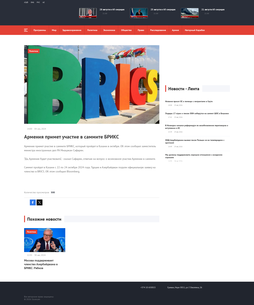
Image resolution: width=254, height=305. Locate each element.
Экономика (109, 30)
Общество (126, 30)
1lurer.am (36, 299)
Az (44, 2)
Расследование (158, 30)
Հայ (26, 2)
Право (141, 30)
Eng (32, 2)
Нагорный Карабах (195, 30)
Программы (40, 30)
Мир (54, 30)
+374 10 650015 (148, 287)
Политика (92, 30)
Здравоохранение (71, 30)
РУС (38, 2)
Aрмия (175, 30)
